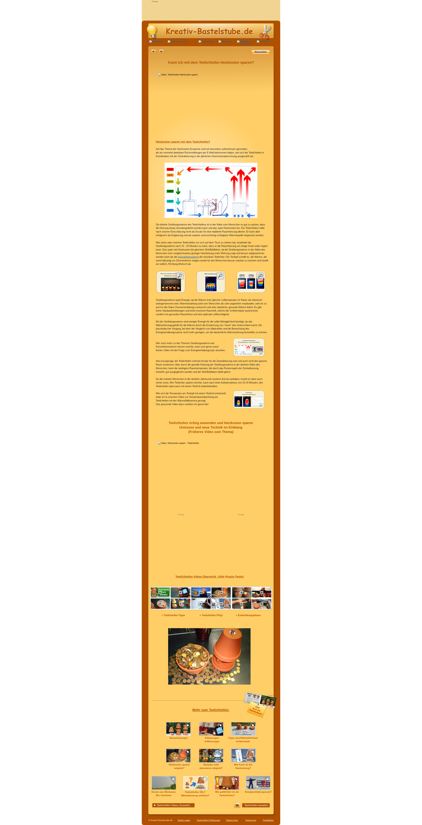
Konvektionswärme (188, 256)
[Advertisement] (211, 10)
